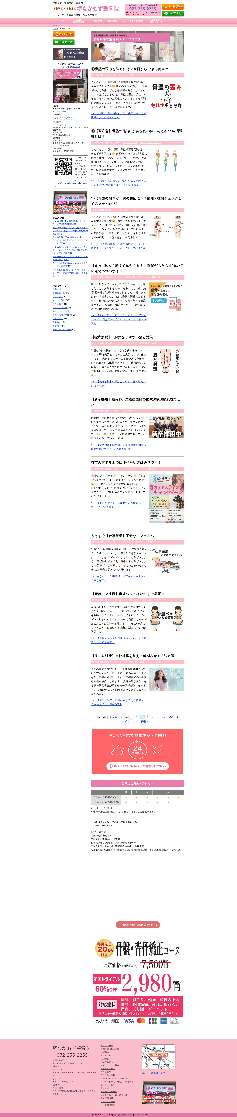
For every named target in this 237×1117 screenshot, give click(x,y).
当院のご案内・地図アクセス (114, 1079)
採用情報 (127, 411)
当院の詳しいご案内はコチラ (138, 925)
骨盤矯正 (156, 277)
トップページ (107, 1046)
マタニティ (58, 297)
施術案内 (98, 21)
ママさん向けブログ (150, 143)
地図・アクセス (61, 111)
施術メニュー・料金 (117, 21)
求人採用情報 (107, 1098)
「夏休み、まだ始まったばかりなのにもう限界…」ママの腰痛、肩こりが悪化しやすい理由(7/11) (70, 250)
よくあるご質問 (136, 21)
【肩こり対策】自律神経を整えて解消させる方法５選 (132, 656)
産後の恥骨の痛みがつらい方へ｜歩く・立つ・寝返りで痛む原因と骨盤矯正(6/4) (70, 273)
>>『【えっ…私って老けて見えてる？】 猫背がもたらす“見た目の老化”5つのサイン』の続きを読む (119, 319)
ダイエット (143, 277)
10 (164, 717)
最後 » (144, 721)
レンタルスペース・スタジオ (114, 1095)
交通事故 (57, 322)
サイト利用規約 (108, 1105)
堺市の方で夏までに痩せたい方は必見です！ (126, 462)
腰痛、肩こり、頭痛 (150, 662)
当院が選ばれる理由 (78, 21)
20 (171, 717)
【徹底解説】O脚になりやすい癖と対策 (122, 337)
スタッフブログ (108, 1102)
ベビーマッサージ (109, 1092)
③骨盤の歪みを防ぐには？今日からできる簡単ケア (131, 69)
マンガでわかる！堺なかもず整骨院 (117, 1082)
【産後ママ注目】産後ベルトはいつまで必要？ (127, 594)
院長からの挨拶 (108, 1075)
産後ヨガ (105, 1088)
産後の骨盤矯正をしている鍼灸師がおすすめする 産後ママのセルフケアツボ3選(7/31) (70, 231)
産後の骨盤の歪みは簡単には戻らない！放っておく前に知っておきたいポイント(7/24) (70, 240)
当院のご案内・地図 (155, 21)
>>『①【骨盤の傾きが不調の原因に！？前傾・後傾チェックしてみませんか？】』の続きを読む (118, 248)
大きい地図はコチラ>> (154, 1073)
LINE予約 (105, 1059)
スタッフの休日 (60, 308)
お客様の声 (129, 277)
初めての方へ (107, 1062)
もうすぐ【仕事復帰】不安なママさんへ (122, 536)
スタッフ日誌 (129, 75)
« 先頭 (114, 717)
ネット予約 (106, 1056)
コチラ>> (76, 67)
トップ (61, 21)
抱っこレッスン (60, 311)
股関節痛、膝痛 (148, 343)
